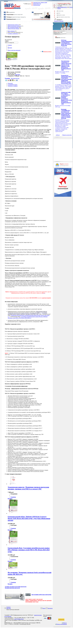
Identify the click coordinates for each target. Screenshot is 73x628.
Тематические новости (13, 24)
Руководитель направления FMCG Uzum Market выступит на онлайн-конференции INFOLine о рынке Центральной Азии (66, 79)
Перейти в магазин (58, 21)
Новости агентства (67, 135)
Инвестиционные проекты (14, 26)
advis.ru (58, 135)
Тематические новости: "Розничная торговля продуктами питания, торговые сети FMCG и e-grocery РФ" (28, 488)
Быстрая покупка (15, 78)
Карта (44, 608)
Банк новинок (11, 31)
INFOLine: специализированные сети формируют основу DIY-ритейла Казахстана (66, 43)
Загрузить (17, 74)
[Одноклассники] (15, 80)
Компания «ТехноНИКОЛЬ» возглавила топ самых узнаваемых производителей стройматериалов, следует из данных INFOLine (66, 114)
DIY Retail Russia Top (37, 3)
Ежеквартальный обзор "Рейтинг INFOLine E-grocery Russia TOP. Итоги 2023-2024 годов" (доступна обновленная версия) (29, 518)
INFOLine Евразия (36, 5)
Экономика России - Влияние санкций (40, 2)
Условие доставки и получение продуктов (15, 586)
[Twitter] (6, 80)
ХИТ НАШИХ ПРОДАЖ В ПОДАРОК (41, 594)
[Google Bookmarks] (12, 80)
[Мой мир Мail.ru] (10, 80)
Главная (10, 45)
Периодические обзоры (13, 28)
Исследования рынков (13, 27)
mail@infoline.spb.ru (62, 7)
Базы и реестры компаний (14, 50)
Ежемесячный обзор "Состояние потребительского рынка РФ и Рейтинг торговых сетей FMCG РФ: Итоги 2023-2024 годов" (29, 550)
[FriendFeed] (17, 80)
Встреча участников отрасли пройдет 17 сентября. (62, 72)
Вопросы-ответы (47, 51)
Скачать (13, 497)
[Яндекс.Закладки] (8, 80)
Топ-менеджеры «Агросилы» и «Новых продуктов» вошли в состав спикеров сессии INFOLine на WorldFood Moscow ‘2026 (66, 65)
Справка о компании (13, 33)
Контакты (50, 608)
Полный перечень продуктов (12, 588)
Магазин (10, 47)
